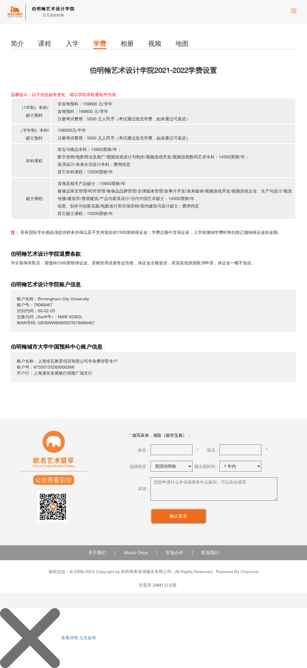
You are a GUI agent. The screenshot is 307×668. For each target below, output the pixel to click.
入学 (72, 43)
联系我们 (210, 552)
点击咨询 (87, 637)
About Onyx (136, 552)
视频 (154, 43)
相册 (127, 43)
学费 (99, 43)
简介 (17, 43)
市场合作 (174, 552)
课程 (44, 43)
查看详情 (69, 637)
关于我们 (97, 552)
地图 (182, 43)
